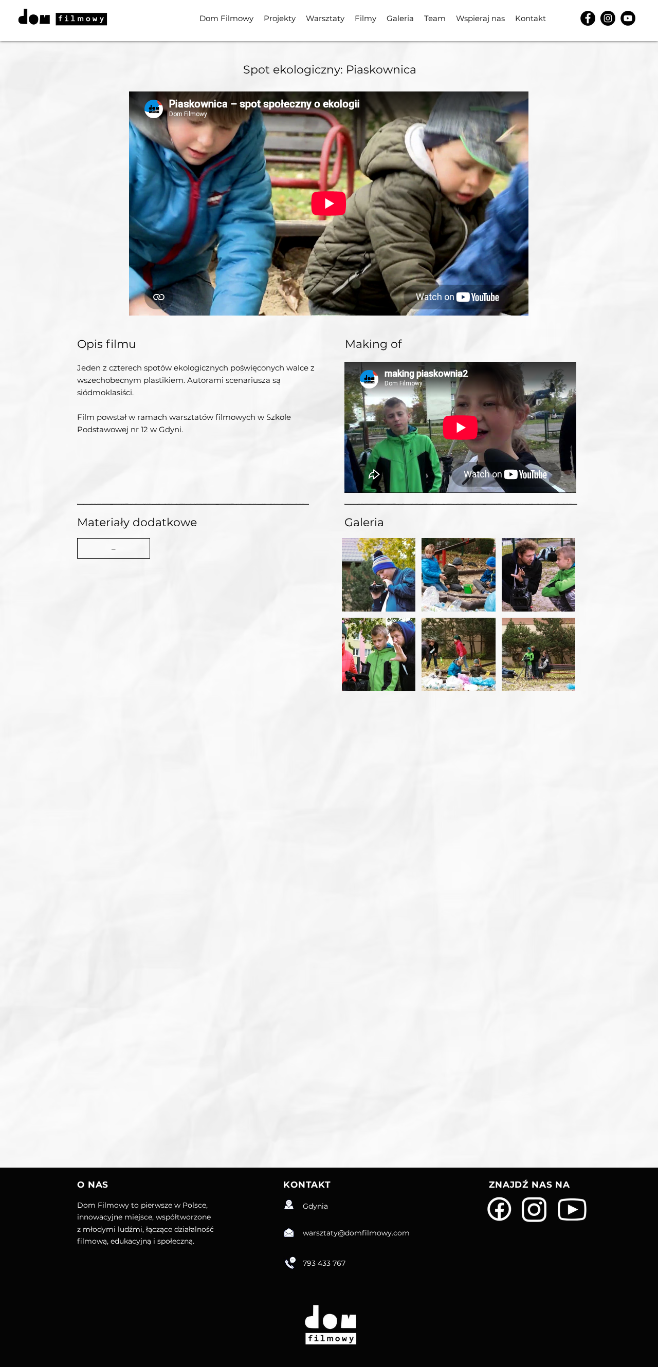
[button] (113, 548)
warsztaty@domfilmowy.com (356, 1232)
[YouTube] (627, 18)
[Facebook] (587, 18)
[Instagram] (607, 18)
